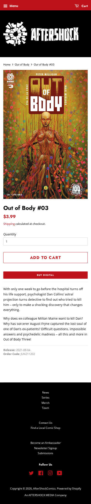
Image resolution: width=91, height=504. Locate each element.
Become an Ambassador (45, 442)
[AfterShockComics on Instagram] (50, 474)
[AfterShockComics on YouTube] (59, 474)
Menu (13, 6)
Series (45, 397)
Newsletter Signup (45, 448)
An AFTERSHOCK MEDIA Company (45, 495)
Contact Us (45, 422)
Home (6, 65)
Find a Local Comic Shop (45, 427)
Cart (84, 6)
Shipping (9, 224)
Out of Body (22, 65)
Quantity (9, 234)
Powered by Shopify (69, 488)
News (45, 392)
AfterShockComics (44, 488)
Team (45, 407)
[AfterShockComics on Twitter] (31, 474)
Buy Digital (45, 275)
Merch (45, 402)
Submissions (45, 453)
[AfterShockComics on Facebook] (40, 474)
